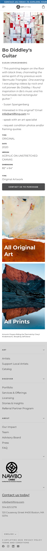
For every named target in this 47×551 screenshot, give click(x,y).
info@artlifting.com (14, 113)
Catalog (7, 369)
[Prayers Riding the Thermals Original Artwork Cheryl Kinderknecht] (23, 229)
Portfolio (7, 387)
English (9, 534)
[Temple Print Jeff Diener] (23, 296)
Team (5, 432)
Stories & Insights (13, 403)
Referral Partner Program (18, 408)
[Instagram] (8, 546)
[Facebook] (3, 546)
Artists (6, 358)
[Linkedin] (13, 546)
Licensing (8, 398)
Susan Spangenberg (14, 63)
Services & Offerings (14, 392)
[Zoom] (23, 27)
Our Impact (9, 426)
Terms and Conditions (15, 543)
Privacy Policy (33, 540)
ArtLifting (10, 540)
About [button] (6, 418)
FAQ (4, 447)
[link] (23, 186)
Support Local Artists (15, 363)
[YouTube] (18, 546)
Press (5, 442)
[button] (23, 456)
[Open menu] (6, 7)
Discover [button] (7, 379)
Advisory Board (11, 437)
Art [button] (4, 350)
